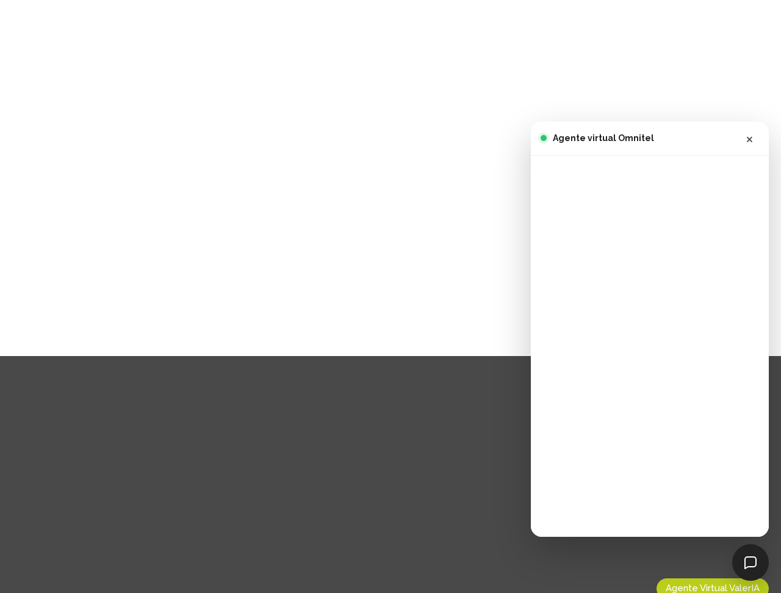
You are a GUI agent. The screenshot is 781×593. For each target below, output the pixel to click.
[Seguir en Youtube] (94, 537)
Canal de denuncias (107, 507)
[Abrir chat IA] (750, 562)
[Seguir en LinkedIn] (68, 537)
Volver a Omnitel (452, 294)
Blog (70, 437)
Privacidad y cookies (109, 489)
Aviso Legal (87, 471)
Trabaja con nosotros (111, 454)
